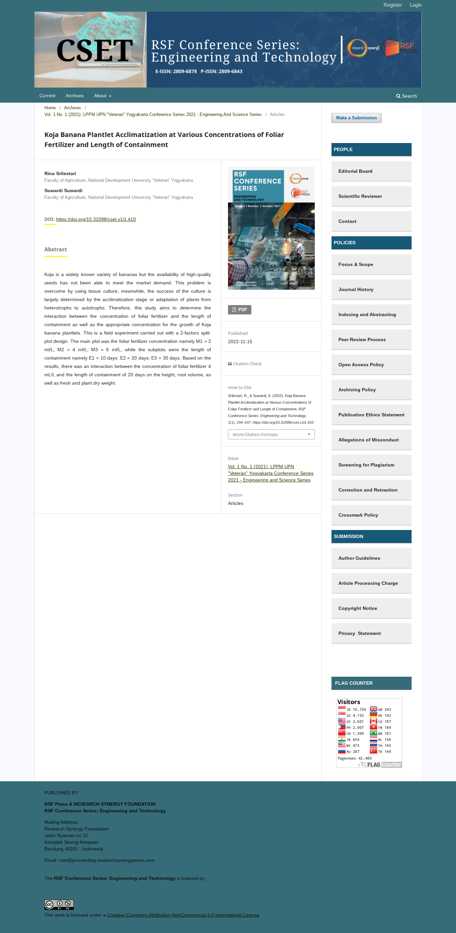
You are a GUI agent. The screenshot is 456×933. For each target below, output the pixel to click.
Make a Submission (356, 117)
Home (50, 107)
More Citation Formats (255, 434)
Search (409, 96)
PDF (242, 309)
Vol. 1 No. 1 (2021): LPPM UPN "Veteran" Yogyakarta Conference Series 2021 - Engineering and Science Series (153, 114)
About (101, 95)
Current (47, 95)
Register (393, 5)
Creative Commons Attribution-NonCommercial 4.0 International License (183, 915)
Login (416, 5)
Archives (75, 95)
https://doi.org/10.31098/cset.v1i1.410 (96, 219)
